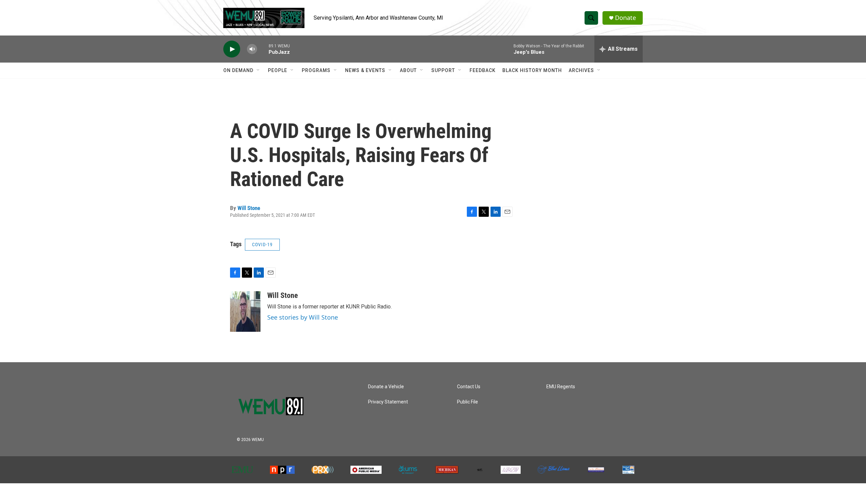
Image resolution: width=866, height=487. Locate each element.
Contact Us (468, 386)
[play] (231, 49)
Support (443, 70)
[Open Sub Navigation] (258, 70)
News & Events (365, 70)
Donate (625, 17)
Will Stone (248, 208)
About (408, 70)
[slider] (263, 48)
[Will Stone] (245, 311)
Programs (316, 70)
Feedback (483, 70)
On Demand (238, 70)
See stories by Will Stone (302, 317)
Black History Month (532, 70)
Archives (581, 70)
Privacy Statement (388, 401)
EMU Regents (560, 386)
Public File (467, 401)
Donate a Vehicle (386, 386)
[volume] (252, 49)
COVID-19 (262, 244)
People (277, 70)
